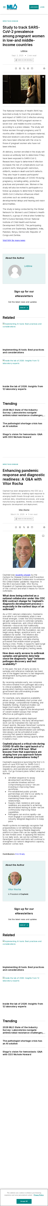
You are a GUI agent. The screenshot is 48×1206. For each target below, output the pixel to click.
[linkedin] (20, 68)
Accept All (24, 1201)
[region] (24, 1197)
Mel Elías (30, 77)
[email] (32, 68)
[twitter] (24, 68)
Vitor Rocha (24, 510)
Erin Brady (20, 854)
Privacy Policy (39, 1195)
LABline (24, 51)
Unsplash (38, 77)
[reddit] (28, 68)
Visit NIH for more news (14, 240)
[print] (44, 68)
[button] (4, 7)
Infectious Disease (10, 21)
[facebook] (16, 68)
